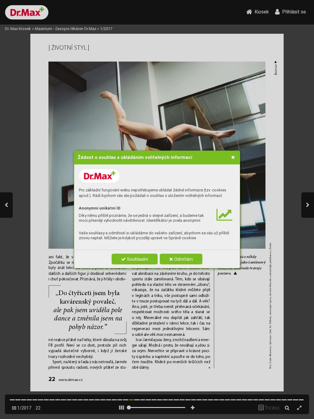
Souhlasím (137, 259)
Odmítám (183, 259)
